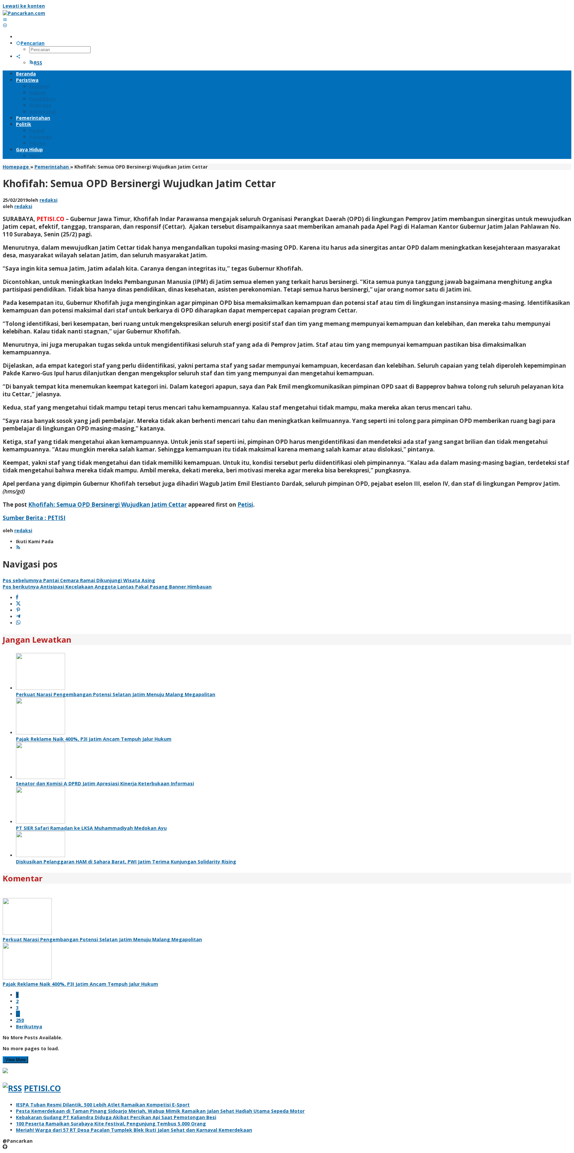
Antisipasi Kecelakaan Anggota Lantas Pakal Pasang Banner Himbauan (107, 586)
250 (20, 1020)
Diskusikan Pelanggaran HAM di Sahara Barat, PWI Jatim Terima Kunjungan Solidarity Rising (126, 861)
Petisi (245, 504)
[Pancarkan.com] (24, 13)
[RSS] (18, 548)
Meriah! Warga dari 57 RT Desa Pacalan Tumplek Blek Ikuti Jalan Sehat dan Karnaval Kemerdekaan (134, 1130)
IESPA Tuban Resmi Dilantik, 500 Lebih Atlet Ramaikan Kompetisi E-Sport (103, 1104)
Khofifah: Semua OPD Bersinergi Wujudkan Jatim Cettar (107, 504)
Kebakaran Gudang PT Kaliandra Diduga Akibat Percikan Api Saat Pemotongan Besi (116, 1117)
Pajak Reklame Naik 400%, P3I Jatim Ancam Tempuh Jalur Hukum (93, 739)
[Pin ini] (18, 610)
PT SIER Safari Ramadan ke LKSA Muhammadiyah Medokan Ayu (91, 828)
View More (15, 1059)
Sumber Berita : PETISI (34, 518)
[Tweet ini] (18, 604)
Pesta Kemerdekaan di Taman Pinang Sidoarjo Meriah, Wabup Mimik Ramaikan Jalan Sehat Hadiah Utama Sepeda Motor (160, 1111)
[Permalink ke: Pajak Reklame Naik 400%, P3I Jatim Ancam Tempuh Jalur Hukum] (40, 732)
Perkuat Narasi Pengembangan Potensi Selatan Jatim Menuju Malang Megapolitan (115, 694)
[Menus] (5, 19)
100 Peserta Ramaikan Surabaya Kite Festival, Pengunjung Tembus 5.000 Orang (111, 1123)
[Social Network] (18, 56)
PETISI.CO (42, 1088)
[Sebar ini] (17, 597)
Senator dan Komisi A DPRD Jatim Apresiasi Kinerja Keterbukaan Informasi (105, 783)
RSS (38, 63)
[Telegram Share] (18, 616)
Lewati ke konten (24, 6)
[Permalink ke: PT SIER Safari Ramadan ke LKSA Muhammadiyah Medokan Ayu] (40, 822)
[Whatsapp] (18, 623)
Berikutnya (29, 1026)
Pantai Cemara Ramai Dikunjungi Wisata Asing (79, 580)
